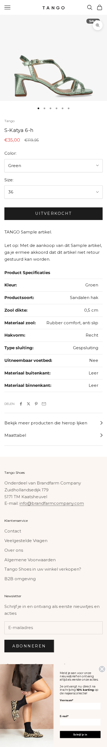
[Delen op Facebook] (21, 404)
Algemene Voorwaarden (30, 559)
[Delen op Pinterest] (36, 404)
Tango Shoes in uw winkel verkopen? (42, 569)
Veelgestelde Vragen (25, 540)
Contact (12, 531)
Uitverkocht (53, 213)
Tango (9, 121)
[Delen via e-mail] (44, 404)
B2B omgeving (20, 578)
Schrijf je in (80, 734)
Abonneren (29, 646)
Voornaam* (66, 700)
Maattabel (15, 435)
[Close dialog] (102, 669)
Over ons (13, 550)
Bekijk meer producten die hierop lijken (45, 422)
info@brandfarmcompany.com (51, 503)
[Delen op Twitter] (28, 404)
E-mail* (64, 716)
